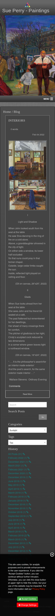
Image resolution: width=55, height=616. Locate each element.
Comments (14, 386)
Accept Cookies (28, 598)
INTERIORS (16, 120)
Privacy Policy (38, 588)
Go (43, 417)
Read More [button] (27, 394)
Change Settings (28, 604)
